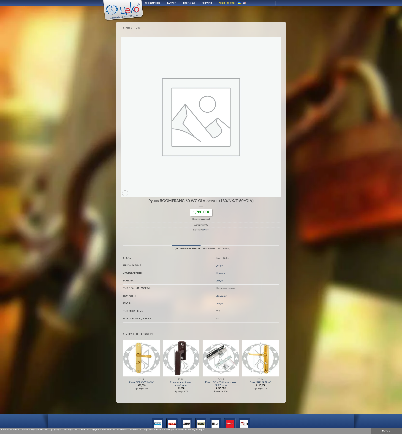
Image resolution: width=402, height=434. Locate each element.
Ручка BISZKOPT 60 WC (141, 382)
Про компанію (152, 3)
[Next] (278, 369)
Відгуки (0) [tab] (224, 248)
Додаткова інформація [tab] (186, 248)
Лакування (221, 296)
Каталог (171, 3)
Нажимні (220, 273)
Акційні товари (226, 3)
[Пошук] (262, 3)
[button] (125, 193)
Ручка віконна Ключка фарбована (181, 383)
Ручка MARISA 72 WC (261, 382)
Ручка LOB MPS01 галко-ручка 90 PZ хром (220, 383)
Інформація (189, 3)
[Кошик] (280, 3)
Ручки (137, 28)
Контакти (207, 3)
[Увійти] (270, 3)
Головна (127, 28)
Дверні (219, 265)
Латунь (219, 280)
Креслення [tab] (209, 248)
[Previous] (123, 369)
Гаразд (386, 431)
